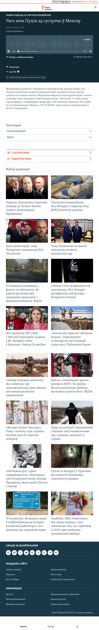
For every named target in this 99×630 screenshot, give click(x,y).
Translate (93, 2)
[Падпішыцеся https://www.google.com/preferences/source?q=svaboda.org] (8, 552)
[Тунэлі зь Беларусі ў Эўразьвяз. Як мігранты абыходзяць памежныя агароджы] (72, 456)
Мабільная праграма (15, 604)
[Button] (12, 67)
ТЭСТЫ (51, 627)
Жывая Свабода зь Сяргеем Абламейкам (28, 15)
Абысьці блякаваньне (16, 599)
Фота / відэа (56, 575)
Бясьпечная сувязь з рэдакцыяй (65, 594)
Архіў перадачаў (58, 570)
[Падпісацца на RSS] (56, 552)
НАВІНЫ (23, 627)
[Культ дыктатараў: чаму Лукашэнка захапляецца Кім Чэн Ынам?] (27, 231)
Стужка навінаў (13, 570)
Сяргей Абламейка (14, 31)
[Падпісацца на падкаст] (32, 552)
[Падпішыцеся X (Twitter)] (20, 552)
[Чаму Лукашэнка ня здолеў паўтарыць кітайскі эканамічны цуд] (72, 231)
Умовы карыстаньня (60, 604)
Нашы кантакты (58, 599)
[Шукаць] (77, 627)
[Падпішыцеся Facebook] (14, 552)
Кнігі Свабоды (12, 579)
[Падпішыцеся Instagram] (44, 552)
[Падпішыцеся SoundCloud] (38, 552)
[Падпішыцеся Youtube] (26, 552)
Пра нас (9, 594)
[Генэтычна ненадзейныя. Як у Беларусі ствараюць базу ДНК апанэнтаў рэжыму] (72, 187)
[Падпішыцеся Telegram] (50, 552)
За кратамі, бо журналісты (63, 579)
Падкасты (10, 575)
